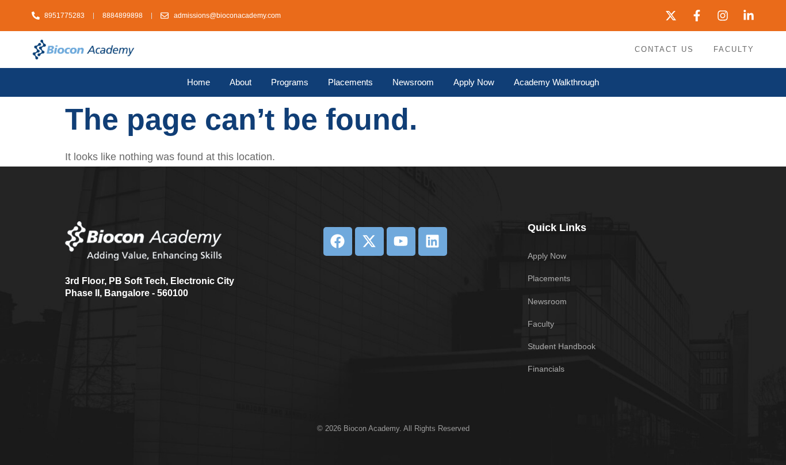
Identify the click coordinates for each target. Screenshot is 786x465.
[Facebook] (337, 241)
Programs (289, 82)
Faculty (733, 49)
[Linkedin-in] (748, 15)
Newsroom (413, 82)
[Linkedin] (432, 241)
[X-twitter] (671, 15)
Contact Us (664, 49)
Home (198, 82)
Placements (350, 82)
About (240, 82)
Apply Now (473, 82)
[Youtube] (401, 241)
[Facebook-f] (697, 15)
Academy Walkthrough (556, 82)
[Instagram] (722, 15)
